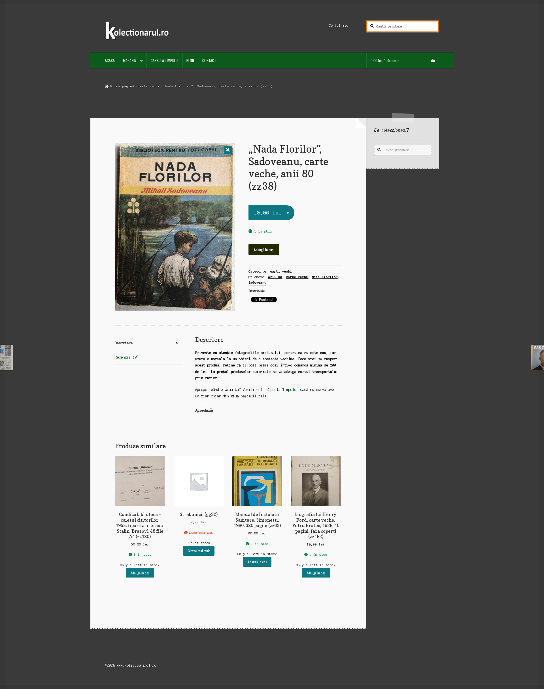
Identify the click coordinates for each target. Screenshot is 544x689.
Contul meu (339, 25)
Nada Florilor (325, 277)
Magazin (129, 60)
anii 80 (275, 277)
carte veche (297, 277)
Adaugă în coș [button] (140, 572)
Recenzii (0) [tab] (127, 357)
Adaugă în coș (263, 249)
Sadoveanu (257, 282)
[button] (227, 150)
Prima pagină (122, 86)
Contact (209, 60)
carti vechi (149, 86)
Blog (190, 60)
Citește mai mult (199, 550)
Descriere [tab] (124, 343)
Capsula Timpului (164, 60)
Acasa (110, 60)
